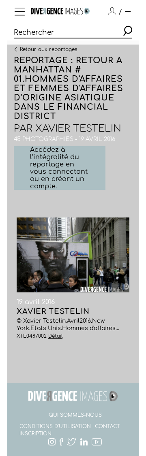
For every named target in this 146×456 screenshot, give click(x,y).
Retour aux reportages (48, 49)
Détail (55, 336)
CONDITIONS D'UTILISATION (55, 426)
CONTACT (107, 426)
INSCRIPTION (35, 434)
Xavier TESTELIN (78, 128)
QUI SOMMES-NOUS (75, 415)
